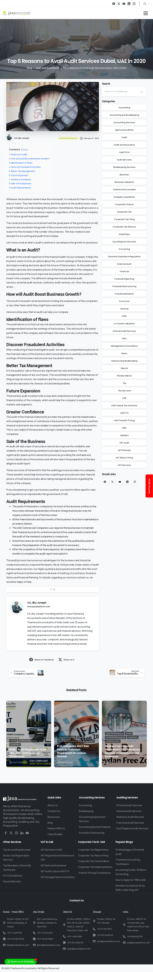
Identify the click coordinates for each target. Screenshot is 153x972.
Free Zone (124, 301)
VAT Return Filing (124, 457)
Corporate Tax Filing (124, 219)
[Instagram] (134, 3)
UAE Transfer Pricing (124, 420)
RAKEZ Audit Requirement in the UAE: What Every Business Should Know (27, 753)
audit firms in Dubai (47, 236)
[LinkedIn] (128, 3)
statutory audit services (56, 282)
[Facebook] (113, 3)
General (124, 308)
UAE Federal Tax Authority (124, 405)
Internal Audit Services (124, 331)
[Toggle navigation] (146, 13)
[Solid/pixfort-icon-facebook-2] (5, 833)
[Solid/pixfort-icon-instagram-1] (16, 833)
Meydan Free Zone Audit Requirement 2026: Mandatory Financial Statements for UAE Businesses (122, 751)
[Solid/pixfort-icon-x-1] (11, 833)
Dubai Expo (124, 234)
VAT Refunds (124, 450)
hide (24, 149)
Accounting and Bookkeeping (124, 115)
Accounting (124, 107)
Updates (124, 435)
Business (124, 174)
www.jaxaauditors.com (38, 606)
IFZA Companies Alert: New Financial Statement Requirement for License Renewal (73, 751)
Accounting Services (124, 122)
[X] (118, 3)
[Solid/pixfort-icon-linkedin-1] (22, 833)
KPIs (124, 338)
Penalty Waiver (124, 375)
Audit (124, 137)
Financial (124, 271)
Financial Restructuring (124, 286)
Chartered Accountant (124, 189)
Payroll (124, 368)
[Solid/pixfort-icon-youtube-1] (27, 833)
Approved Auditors (124, 129)
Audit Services (124, 159)
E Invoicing (124, 249)
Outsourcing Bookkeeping (124, 360)
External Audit (124, 264)
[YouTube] (123, 3)
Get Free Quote (149, 486)
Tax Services (124, 390)
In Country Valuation (124, 323)
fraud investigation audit (41, 349)
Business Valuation (124, 182)
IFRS (124, 316)
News (124, 353)
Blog (29, 68)
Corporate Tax (124, 211)
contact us (82, 577)
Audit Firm (124, 152)
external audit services (29, 282)
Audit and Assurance (47, 68)
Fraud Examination (124, 293)
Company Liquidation (124, 196)
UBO (124, 427)
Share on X (69, 659)
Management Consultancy (124, 345)
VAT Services (124, 465)
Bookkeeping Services (124, 167)
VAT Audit (124, 442)
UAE (124, 398)
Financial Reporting (124, 278)
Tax (124, 383)
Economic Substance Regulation (124, 256)
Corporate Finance (124, 204)
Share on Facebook (43, 659)
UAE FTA (124, 413)
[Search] (142, 92)
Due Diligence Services (124, 241)
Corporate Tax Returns (124, 226)
